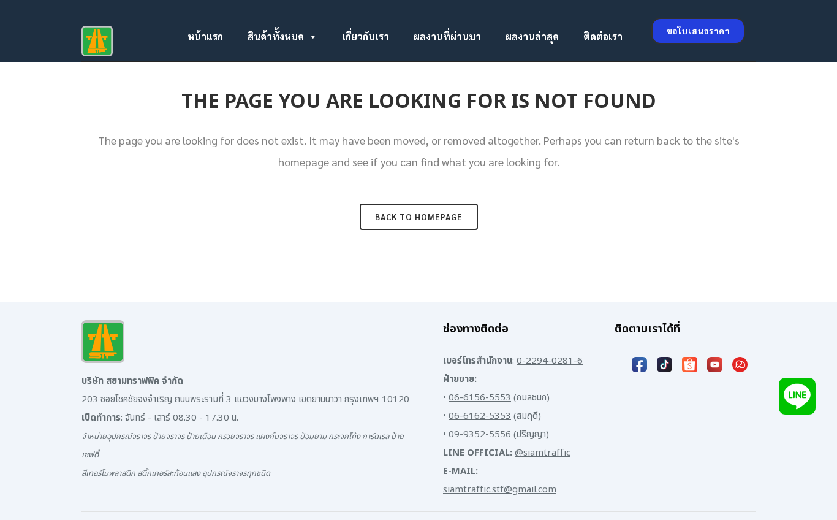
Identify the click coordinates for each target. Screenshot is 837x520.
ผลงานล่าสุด (532, 36)
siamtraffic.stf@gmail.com (499, 490)
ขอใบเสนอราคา (698, 31)
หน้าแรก (205, 36)
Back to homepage (419, 217)
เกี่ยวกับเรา (365, 36)
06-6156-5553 (480, 398)
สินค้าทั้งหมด (276, 36)
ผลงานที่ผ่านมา (447, 36)
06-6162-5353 (480, 416)
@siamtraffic (542, 453)
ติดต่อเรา (603, 36)
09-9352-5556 (480, 434)
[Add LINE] (797, 403)
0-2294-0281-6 (550, 361)
